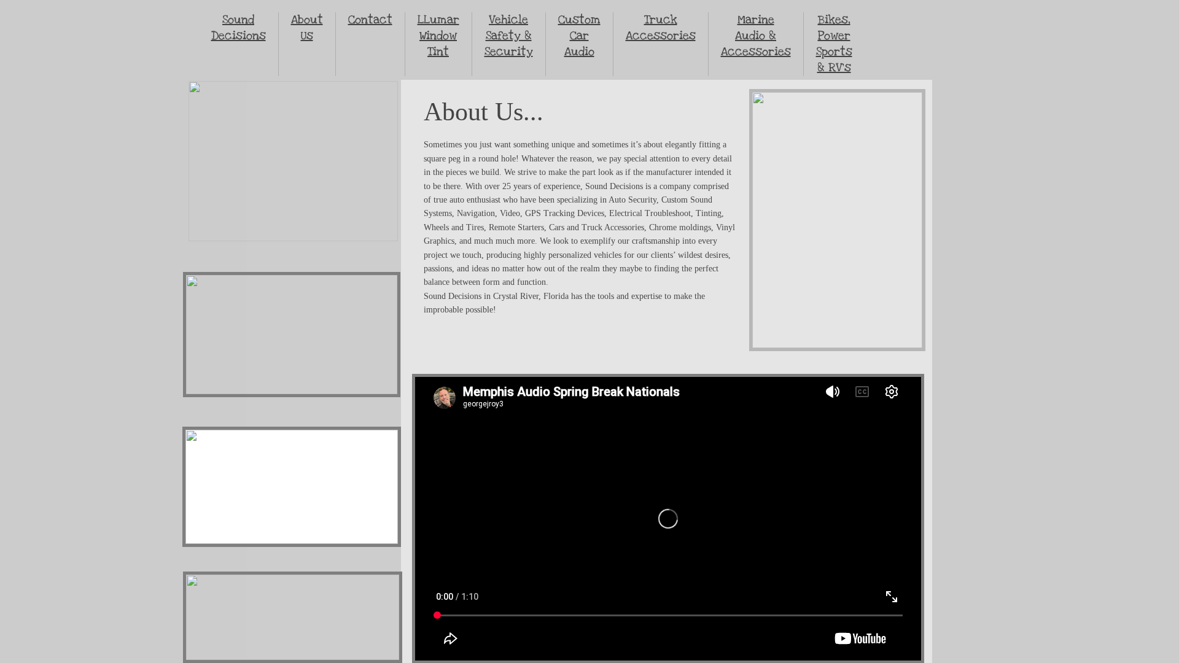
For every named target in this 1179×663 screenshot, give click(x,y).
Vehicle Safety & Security (508, 36)
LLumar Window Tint (438, 36)
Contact (370, 20)
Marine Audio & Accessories (756, 36)
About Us (307, 28)
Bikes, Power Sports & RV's (834, 44)
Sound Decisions (238, 28)
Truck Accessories (661, 28)
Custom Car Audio (579, 36)
